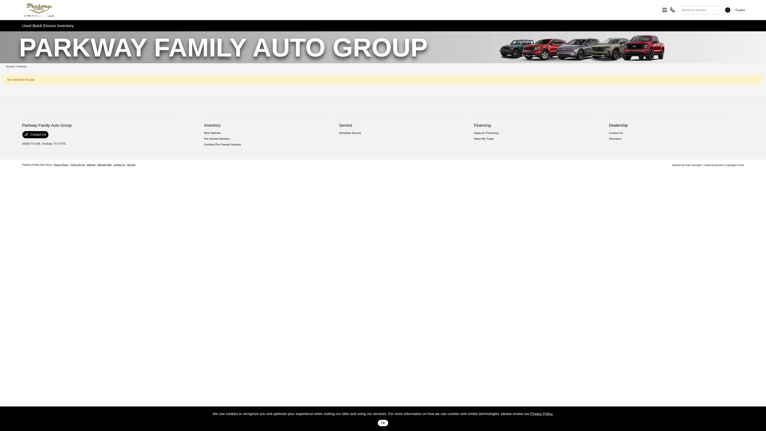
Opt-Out (131, 164)
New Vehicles (212, 132)
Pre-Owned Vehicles (217, 138)
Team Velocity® (693, 165)
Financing (482, 125)
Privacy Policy (61, 164)
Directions (615, 138)
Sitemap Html (104, 164)
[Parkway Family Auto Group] (53, 9)
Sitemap (91, 164)
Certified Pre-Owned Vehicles (222, 144)
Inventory (212, 125)
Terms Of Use (77, 164)
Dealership (618, 125)
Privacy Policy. (541, 414)
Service (345, 125)
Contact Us (38, 134)
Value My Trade (484, 138)
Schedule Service (350, 132)
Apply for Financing (486, 132)
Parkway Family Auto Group (37, 164)
